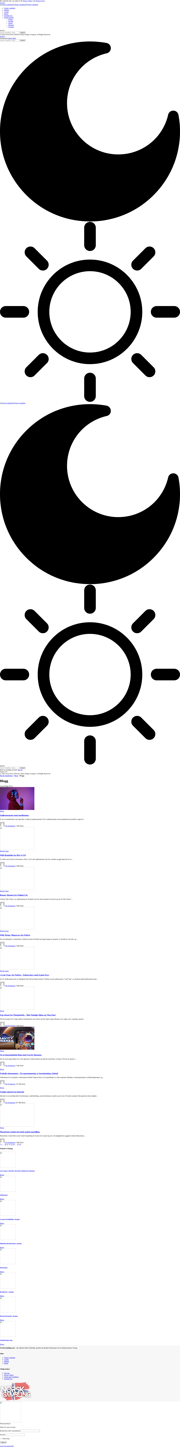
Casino (6, 851)
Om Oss (7, 1373)
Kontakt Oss (8, 1379)
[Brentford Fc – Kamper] (8, 1288)
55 (18, 1144)
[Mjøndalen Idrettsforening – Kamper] (8, 1239)
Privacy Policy (28, 1)
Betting (6, 1361)
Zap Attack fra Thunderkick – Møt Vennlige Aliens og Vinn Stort (28, 1015)
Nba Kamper (4, 1267)
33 (11, 1144)
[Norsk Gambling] (19, 5)
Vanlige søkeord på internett (12, 1092)
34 (14, 1144)
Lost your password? (7, 1446)
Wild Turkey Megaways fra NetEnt (15, 935)
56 (20, 1144)
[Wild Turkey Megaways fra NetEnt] (17, 929)
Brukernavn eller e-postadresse (10, 1431)
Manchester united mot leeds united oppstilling (20, 1132)
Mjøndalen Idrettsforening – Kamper (11, 1243)
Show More (12, 38)
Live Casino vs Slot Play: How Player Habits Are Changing (17, 1171)
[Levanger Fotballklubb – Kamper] (8, 1215)
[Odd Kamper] (8, 1191)
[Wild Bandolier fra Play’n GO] (17, 849)
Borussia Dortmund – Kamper (9, 1316)
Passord (2, 1435)
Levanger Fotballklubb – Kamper (10, 1219)
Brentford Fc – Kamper (7, 1292)
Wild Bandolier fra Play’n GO (13, 855)
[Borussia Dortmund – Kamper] (8, 1312)
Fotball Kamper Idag (6, 1340)
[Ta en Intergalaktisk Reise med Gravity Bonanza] (17, 1049)
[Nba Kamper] (8, 1263)
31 (7, 1144)
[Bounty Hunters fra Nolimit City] (17, 889)
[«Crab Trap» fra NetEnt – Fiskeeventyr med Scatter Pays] (17, 969)
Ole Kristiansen (10, 826)
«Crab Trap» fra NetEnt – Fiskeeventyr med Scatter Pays (24, 975)
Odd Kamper (4, 1195)
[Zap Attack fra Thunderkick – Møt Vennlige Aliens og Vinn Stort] (17, 1009)
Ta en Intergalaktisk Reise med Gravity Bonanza (21, 1055)
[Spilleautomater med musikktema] (17, 809)
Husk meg (5, 1439)
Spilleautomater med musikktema (14, 815)
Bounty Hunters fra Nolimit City (14, 895)
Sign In (20, 770)
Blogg (2, 811)
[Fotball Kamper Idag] (8, 1336)
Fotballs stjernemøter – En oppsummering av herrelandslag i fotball (29, 1073)
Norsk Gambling (9, 1358)
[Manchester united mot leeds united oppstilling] (17, 1126)
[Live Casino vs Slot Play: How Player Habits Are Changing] (8, 1167)
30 (5, 1144)
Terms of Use (40, 1)
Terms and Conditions (11, 1377)
